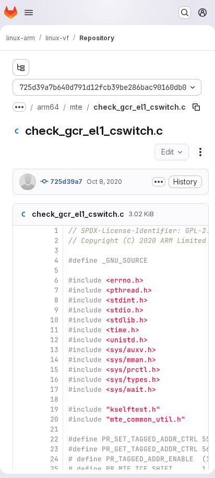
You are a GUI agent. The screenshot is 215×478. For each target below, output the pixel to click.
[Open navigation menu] (28, 12)
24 (54, 458)
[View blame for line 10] (22, 320)
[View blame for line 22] (22, 439)
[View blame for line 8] (22, 300)
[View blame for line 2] (22, 241)
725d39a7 (65, 181)
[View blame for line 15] (22, 370)
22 (54, 439)
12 (54, 339)
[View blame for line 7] (22, 290)
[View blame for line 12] (22, 340)
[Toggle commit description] (158, 181)
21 (54, 429)
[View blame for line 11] (22, 330)
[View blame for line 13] (22, 350)
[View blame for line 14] (22, 360)
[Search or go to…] (184, 12)
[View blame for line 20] (22, 419)
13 (54, 349)
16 (54, 379)
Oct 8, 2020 (104, 181)
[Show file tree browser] (21, 67)
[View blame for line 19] (22, 409)
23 (54, 449)
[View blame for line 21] (22, 429)
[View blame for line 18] (22, 399)
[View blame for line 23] (22, 449)
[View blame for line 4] (22, 260)
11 (54, 329)
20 (54, 419)
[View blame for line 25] (22, 469)
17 (54, 389)
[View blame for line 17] (22, 389)
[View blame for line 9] (22, 310)
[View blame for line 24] (22, 459)
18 (54, 399)
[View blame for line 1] (22, 231)
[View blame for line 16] (22, 379)
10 (54, 320)
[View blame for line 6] (22, 280)
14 (54, 359)
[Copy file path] (196, 107)
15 (54, 369)
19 (54, 409)
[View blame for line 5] (22, 270)
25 (54, 468)
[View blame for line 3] (22, 250)
